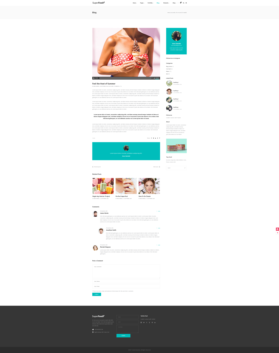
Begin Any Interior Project (101, 196)
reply (159, 211)
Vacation (171, 162)
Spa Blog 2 (175, 90)
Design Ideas (173, 160)
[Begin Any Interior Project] (103, 186)
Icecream (168, 69)
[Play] (94, 78)
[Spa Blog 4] (169, 108)
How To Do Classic (145, 196)
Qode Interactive (136, 350)
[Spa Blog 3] (169, 100)
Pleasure (167, 162)
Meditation (181, 160)
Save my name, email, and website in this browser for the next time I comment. (113, 291)
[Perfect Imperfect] (126, 186)
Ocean (185, 160)
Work (93, 138)
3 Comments (116, 86)
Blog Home (173, 12)
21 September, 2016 (104, 198)
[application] (126, 78)
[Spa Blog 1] (169, 83)
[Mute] (154, 78)
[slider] (157, 78)
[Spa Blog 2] (169, 92)
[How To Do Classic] (149, 186)
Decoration (168, 160)
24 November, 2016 (177, 84)
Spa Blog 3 (175, 99)
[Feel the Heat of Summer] (126, 148)
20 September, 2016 (104, 86)
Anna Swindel (96, 86)
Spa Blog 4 (175, 107)
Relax (167, 71)
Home (168, 12)
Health (177, 160)
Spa (167, 74)
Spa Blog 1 (175, 82)
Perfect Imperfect (122, 196)
